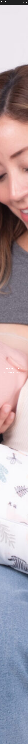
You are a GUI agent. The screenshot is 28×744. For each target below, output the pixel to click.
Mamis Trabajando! (5, 3)
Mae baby (5, 2)
